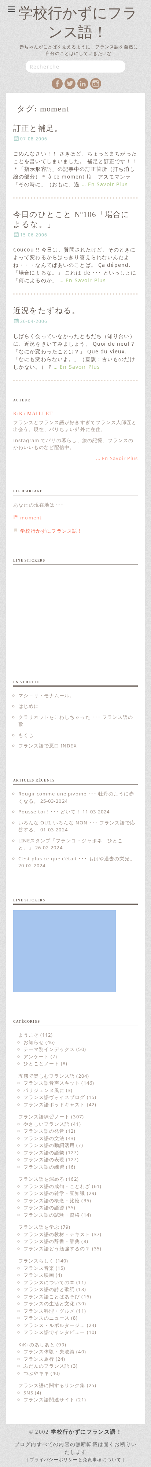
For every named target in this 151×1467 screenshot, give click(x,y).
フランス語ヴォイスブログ (54, 1097)
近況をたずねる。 (46, 310)
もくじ (26, 735)
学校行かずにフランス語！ (86, 1432)
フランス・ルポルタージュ (54, 1325)
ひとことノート (41, 1063)
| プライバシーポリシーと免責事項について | (75, 1459)
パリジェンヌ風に (44, 1090)
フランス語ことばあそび (51, 1296)
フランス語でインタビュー (54, 1332)
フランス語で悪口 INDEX (47, 745)
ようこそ (28, 1035)
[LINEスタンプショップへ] (64, 612)
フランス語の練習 (44, 1166)
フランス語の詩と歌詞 (49, 1289)
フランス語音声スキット (51, 1083)
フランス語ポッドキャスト (54, 1104)
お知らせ (33, 1042)
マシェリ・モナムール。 (46, 695)
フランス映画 (38, 1275)
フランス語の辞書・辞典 (51, 1241)
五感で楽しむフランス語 (46, 1076)
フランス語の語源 (44, 1207)
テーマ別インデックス (49, 1049)
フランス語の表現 (44, 1159)
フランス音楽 (38, 1268)
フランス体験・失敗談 (49, 1351)
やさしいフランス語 (46, 1124)
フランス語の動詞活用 (49, 1145)
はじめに (28, 706)
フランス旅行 (38, 1359)
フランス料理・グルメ (49, 1311)
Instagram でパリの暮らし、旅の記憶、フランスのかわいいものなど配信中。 (73, 444)
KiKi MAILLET (33, 413)
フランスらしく (36, 1260)
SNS (28, 1392)
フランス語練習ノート (44, 1116)
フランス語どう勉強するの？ (57, 1248)
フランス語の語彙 (44, 1152)
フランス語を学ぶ (38, 1227)
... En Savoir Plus (117, 458)
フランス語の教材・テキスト (57, 1234)
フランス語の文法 (44, 1138)
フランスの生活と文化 (49, 1303)
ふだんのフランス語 (46, 1366)
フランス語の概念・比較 (51, 1200)
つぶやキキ (36, 1373)
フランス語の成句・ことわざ (57, 1186)
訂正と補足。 (37, 128)
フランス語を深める (41, 1179)
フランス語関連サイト (49, 1399)
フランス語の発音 (44, 1131)
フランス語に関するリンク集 (51, 1385)
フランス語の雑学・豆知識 (54, 1193)
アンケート (36, 1056)
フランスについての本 (49, 1282)
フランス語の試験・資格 (51, 1215)
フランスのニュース (46, 1318)
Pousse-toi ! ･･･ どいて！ (49, 811)
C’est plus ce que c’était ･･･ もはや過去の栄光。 (76, 858)
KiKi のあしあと (36, 1344)
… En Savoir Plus (105, 184)
